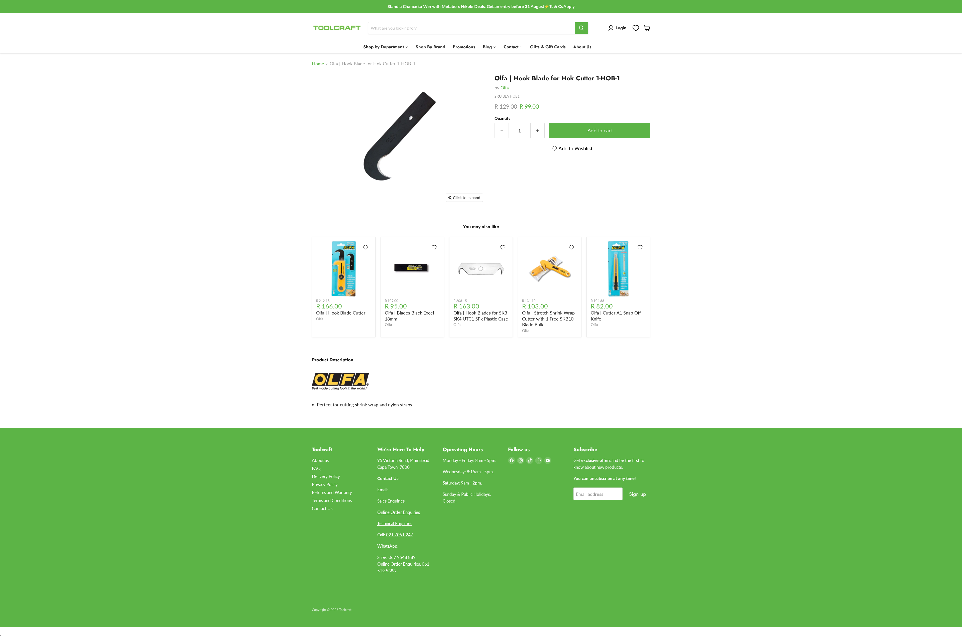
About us (320, 460)
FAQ (316, 468)
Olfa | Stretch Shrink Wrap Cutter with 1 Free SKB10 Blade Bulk (548, 318)
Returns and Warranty (332, 492)
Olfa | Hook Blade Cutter (341, 312)
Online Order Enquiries (398, 512)
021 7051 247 (399, 534)
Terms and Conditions (332, 500)
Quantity (502, 118)
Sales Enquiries (391, 501)
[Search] (581, 28)
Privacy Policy (325, 484)
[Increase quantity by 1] (538, 130)
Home (318, 63)
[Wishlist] (636, 28)
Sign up (637, 494)
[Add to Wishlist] (365, 247)
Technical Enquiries (394, 523)
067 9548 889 (402, 557)
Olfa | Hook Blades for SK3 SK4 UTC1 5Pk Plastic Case (480, 316)
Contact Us (322, 508)
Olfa (505, 87)
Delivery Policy (326, 476)
